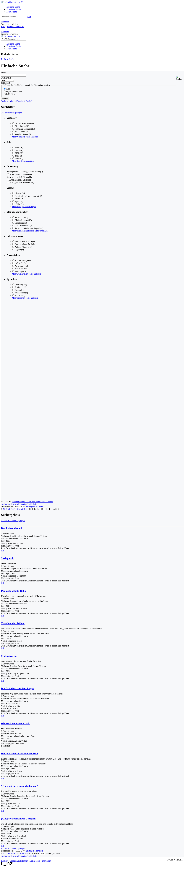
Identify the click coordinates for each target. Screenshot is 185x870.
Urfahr (17, 263)
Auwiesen (19, 266)
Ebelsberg (19, 268)
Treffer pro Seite (53, 509)
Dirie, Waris (20, 126)
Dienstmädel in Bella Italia (15, 723)
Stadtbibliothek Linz (15, 26)
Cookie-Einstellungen (18, 861)
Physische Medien (14, 91)
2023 (17, 156)
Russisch (18, 290)
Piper (17, 201)
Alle (8, 89)
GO (29, 16)
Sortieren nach (7, 506)
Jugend (18, 249)
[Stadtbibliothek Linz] (11, 2)
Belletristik (19, 223)
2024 (17, 153)
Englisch (18, 287)
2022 (17, 158)
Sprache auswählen (9, 24)
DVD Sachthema (22, 225)
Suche (3, 72)
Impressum (46, 861)
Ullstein (18, 193)
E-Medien (10, 94)
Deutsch (18, 284)
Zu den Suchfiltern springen (13, 520)
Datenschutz (35, 861)
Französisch (20, 293)
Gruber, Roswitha (22, 123)
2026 (17, 147)
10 (17, 509)
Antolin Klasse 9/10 (23, 241)
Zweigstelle (6, 78)
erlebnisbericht (18, 501)
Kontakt (4, 861)
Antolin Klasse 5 (22, 247)
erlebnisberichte (31, 501)
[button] (180, 78)
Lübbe (17, 204)
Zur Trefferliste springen (11, 113)
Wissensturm (20, 260)
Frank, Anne (20, 131)
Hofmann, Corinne (23, 129)
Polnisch (18, 295)
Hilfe (3, 26)
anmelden (5, 22)
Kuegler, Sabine (21, 134)
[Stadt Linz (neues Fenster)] (7, 865)
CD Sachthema (21, 220)
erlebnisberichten (45, 501)
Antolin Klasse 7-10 (23, 244)
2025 (17, 150)
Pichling (18, 271)
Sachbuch (19, 217)
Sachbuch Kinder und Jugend (27, 228)
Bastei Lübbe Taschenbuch (26, 196)
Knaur (17, 199)
